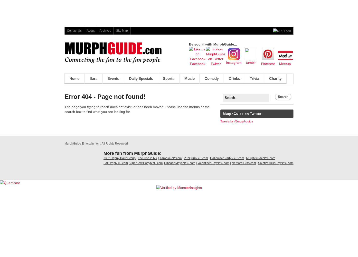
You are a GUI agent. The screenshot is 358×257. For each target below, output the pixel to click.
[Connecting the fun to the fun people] (113, 62)
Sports (168, 78)
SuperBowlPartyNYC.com (146, 163)
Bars (93, 78)
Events (113, 78)
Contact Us (74, 30)
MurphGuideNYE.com (260, 158)
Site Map (122, 30)
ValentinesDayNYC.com (213, 163)
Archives (105, 30)
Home (74, 78)
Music (189, 78)
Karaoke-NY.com (171, 158)
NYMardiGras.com (244, 163)
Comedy (212, 78)
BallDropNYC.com (116, 163)
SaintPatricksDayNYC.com (275, 163)
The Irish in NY (147, 158)
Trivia (254, 78)
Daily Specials (141, 78)
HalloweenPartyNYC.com (227, 158)
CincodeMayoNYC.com (179, 163)
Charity (275, 78)
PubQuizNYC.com (196, 158)
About (90, 30)
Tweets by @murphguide (236, 121)
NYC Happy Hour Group (120, 158)
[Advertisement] (179, 11)
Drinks (234, 78)
